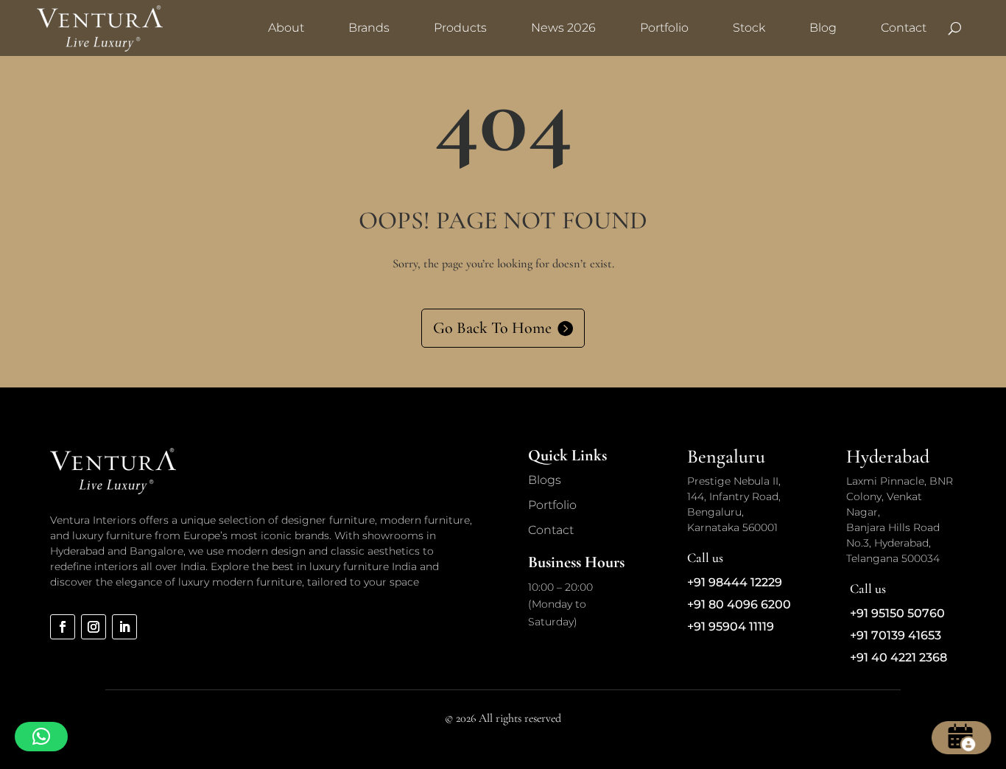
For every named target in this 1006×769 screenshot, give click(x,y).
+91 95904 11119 (730, 626)
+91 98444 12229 (734, 582)
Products (460, 28)
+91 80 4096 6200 (739, 604)
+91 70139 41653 (895, 635)
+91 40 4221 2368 (898, 657)
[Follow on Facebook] (62, 626)
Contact (903, 28)
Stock (749, 28)
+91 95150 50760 (897, 613)
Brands (369, 28)
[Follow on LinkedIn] (124, 626)
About (286, 28)
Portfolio (664, 28)
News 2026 (563, 28)
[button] (41, 736)
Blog (823, 28)
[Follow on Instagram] (93, 626)
